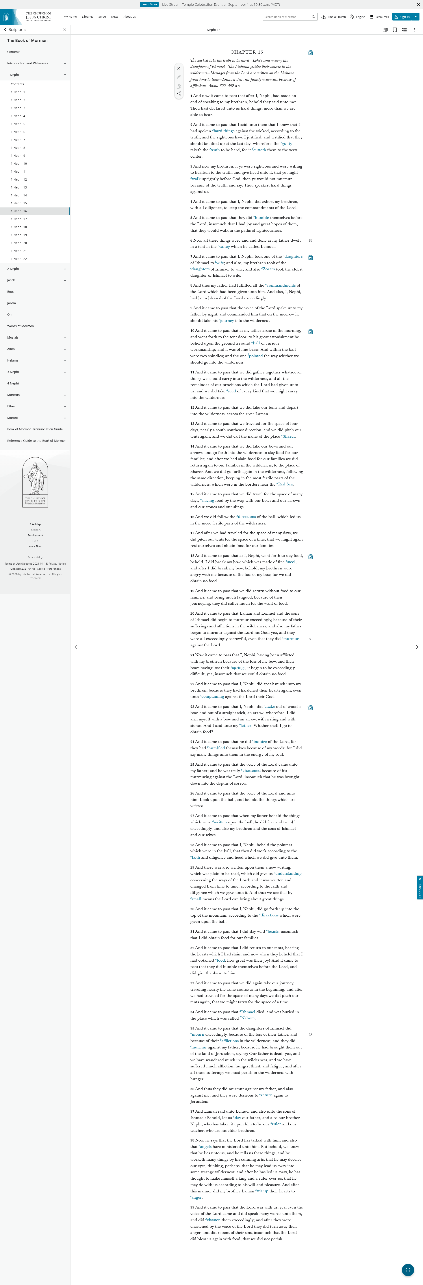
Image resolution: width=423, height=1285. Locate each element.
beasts (273, 931)
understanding (288, 874)
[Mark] (178, 77)
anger (196, 1197)
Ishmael (248, 1012)
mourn (198, 1034)
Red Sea (285, 484)
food (221, 960)
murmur (291, 639)
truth (215, 150)
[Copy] (178, 86)
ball (256, 343)
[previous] (76, 647)
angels (206, 1146)
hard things (224, 131)
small (196, 899)
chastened (252, 771)
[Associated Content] (310, 52)
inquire (260, 741)
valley (224, 246)
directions (247, 517)
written (220, 822)
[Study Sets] (385, 30)
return (267, 1095)
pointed (256, 356)
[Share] (178, 93)
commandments (281, 285)
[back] (5, 29)
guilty (287, 143)
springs (238, 668)
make (270, 706)
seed (232, 391)
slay (237, 1118)
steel (291, 562)
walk (196, 179)
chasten (214, 1220)
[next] (416, 647)
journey (227, 320)
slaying (208, 500)
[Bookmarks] (394, 30)
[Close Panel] (65, 29)
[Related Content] (404, 30)
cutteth (259, 150)
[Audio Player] (408, 1270)
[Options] (414, 30)
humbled (216, 748)
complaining (212, 696)
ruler (276, 1124)
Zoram (269, 269)
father (246, 725)
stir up (262, 1191)
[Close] (178, 68)
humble (262, 217)
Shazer (289, 436)
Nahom (248, 1018)
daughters (293, 256)
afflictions (230, 1041)
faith (196, 857)
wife (220, 263)
